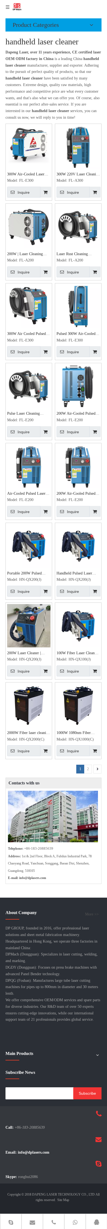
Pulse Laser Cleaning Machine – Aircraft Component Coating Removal (23, 414)
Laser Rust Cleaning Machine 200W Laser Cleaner (73, 254)
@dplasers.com (35, 878)
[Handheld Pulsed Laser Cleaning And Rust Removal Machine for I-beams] (78, 546)
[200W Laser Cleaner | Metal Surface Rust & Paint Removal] (28, 625)
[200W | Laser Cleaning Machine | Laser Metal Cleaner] (28, 226)
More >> (92, 914)
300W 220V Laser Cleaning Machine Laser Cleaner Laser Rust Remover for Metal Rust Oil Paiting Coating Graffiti (78, 174)
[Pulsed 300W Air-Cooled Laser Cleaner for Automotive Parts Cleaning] (78, 306)
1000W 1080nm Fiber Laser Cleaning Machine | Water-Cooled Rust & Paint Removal (78, 733)
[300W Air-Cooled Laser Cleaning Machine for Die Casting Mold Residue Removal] (28, 144)
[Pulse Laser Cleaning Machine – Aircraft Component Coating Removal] (28, 386)
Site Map (63, 1200)
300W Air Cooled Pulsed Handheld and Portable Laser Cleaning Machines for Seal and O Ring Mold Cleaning (27, 334)
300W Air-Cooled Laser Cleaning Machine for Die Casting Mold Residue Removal (27, 174)
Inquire (24, 192)
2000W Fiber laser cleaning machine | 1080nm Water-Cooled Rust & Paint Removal (28, 733)
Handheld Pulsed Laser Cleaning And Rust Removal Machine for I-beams (75, 573)
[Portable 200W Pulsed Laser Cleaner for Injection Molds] (28, 546)
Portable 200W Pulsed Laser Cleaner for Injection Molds (28, 573)
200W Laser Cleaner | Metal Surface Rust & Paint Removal (28, 653)
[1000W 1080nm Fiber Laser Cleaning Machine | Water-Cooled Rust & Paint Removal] (78, 705)
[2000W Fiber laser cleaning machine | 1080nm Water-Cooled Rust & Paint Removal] (28, 705)
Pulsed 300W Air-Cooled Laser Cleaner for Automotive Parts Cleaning (77, 334)
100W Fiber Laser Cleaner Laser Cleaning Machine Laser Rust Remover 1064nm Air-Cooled (77, 653)
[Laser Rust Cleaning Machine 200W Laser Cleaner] (78, 226)
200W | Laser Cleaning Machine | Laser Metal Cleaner (25, 254)
